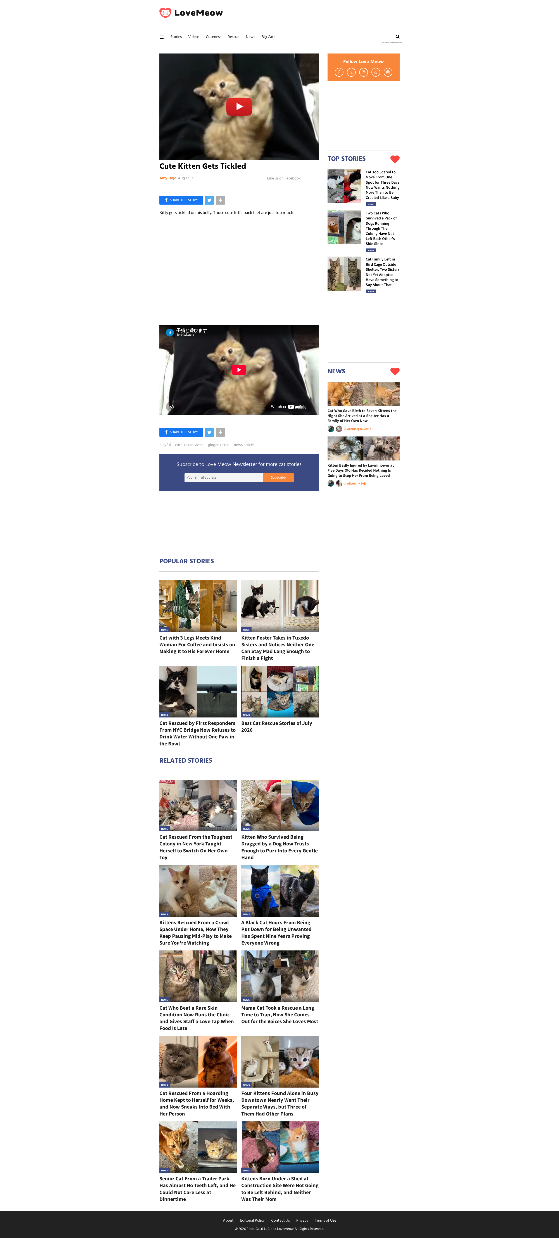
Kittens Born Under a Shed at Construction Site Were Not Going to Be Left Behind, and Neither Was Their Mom (280, 1188)
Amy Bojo (167, 178)
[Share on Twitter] (209, 200)
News (250, 37)
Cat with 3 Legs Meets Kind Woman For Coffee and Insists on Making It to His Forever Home (197, 644)
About (228, 1220)
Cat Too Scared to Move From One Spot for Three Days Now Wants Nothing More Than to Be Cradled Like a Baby (382, 184)
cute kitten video (189, 445)
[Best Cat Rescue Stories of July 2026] (280, 692)
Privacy (302, 1220)
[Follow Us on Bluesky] (375, 72)
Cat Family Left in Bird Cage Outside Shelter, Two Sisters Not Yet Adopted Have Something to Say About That (383, 272)
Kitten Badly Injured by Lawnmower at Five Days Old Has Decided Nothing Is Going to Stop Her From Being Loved (361, 470)
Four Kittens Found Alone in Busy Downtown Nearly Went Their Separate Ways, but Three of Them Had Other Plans (280, 1103)
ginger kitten (218, 445)
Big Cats (268, 37)
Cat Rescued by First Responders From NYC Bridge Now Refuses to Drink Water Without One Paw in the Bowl (197, 733)
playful (165, 445)
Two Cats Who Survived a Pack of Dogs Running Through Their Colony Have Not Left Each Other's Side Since (381, 228)
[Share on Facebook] (181, 200)
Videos (193, 37)
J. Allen (349, 429)
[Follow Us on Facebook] (339, 72)
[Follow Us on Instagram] (363, 72)
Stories (176, 37)
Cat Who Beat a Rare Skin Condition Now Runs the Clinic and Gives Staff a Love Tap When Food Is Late (196, 1018)
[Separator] (220, 200)
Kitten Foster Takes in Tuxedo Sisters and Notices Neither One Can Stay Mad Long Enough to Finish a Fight (277, 648)
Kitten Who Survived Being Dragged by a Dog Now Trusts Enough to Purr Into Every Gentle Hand (279, 847)
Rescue (233, 37)
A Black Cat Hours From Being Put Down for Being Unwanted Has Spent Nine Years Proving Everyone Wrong (276, 932)
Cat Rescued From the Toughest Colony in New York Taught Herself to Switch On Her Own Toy (195, 847)
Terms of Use (325, 1220)
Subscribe (278, 478)
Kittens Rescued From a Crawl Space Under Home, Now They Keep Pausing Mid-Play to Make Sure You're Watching (195, 932)
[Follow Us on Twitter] (351, 72)
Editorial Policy (252, 1220)
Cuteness (213, 37)
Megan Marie (362, 429)
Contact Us (280, 1220)
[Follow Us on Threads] (388, 72)
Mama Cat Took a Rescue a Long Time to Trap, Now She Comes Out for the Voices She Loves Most (279, 1014)
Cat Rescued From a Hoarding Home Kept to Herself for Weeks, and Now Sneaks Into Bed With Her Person (196, 1103)
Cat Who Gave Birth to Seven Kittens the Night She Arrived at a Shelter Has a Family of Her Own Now (362, 415)
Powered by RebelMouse (392, 42)
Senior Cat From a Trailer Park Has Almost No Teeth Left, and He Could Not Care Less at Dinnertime (197, 1188)
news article (244, 445)
